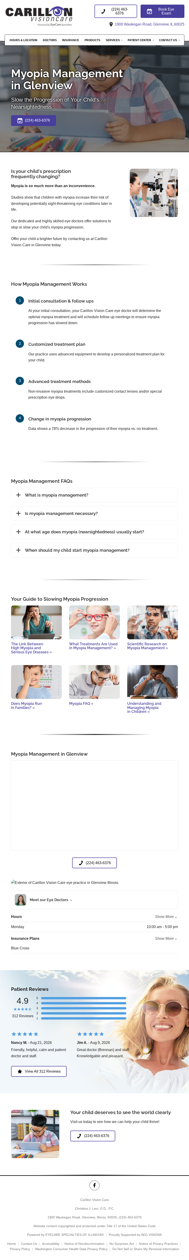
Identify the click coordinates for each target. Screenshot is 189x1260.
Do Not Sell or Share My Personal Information (145, 1249)
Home (11, 1244)
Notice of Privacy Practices (158, 1244)
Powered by (65, 1235)
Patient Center (139, 40)
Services (113, 40)
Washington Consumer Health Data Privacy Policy (71, 1249)
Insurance (70, 40)
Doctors (50, 40)
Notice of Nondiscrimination (84, 1244)
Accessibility (50, 1244)
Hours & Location (23, 40)
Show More (164, 917)
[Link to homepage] (49, 16)
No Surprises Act (121, 1244)
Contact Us (168, 40)
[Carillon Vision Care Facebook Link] (94, 1185)
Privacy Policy (20, 1249)
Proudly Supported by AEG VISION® (135, 1235)
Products (92, 40)
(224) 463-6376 (130, 1217)
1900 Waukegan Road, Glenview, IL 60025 (149, 24)
